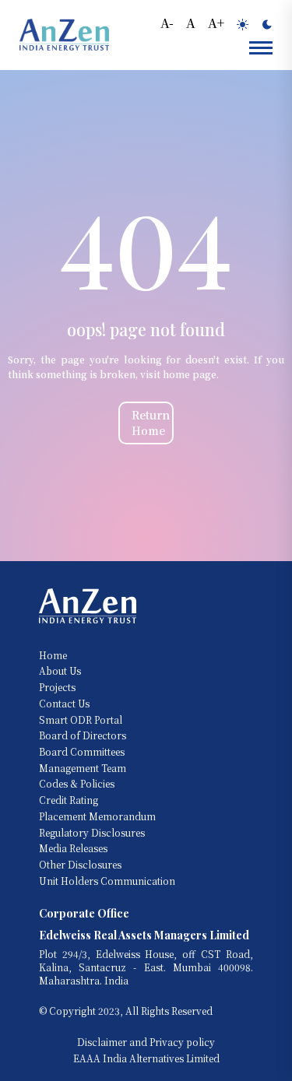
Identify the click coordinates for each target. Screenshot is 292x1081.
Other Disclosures (80, 864)
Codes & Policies (76, 783)
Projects (57, 687)
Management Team (82, 768)
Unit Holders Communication (107, 881)
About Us (60, 671)
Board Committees (82, 752)
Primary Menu (261, 46)
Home (53, 655)
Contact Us (64, 703)
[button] (167, 21)
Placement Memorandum (97, 816)
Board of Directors (82, 735)
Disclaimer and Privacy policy (146, 1041)
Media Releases (73, 848)
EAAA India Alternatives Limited (146, 1058)
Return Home (151, 423)
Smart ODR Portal (80, 720)
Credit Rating (68, 800)
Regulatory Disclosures (92, 833)
